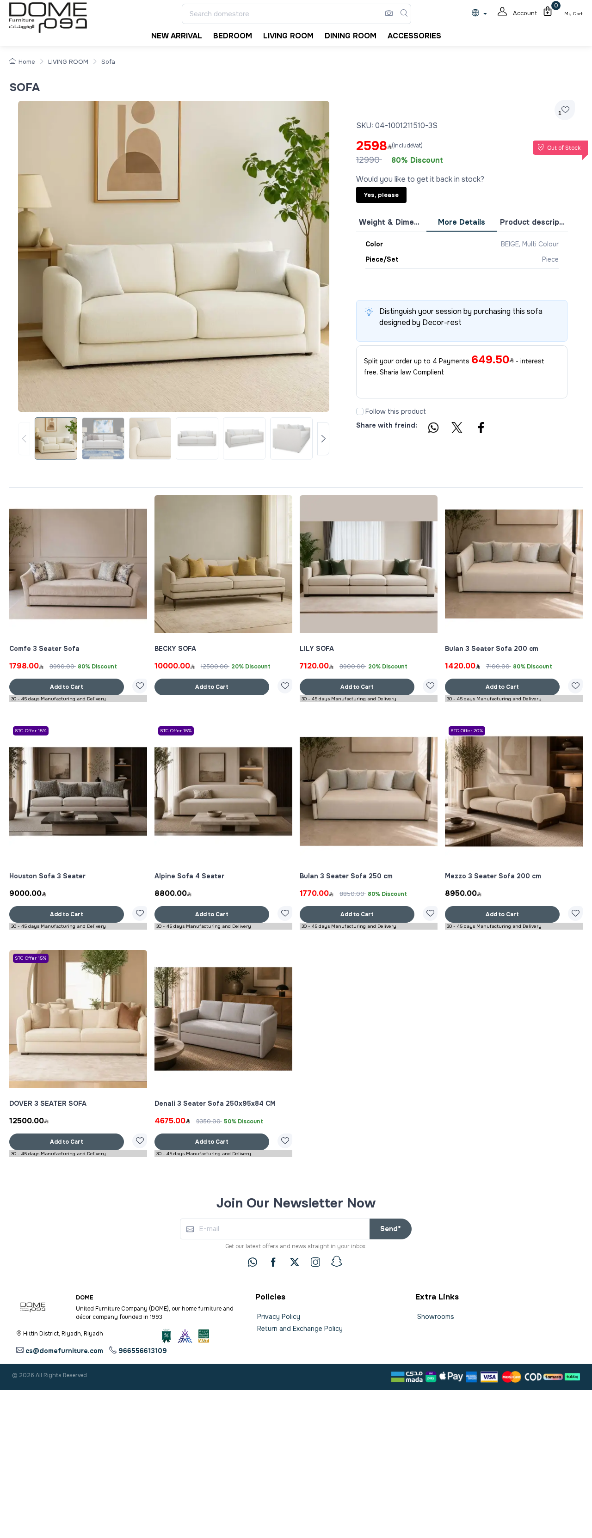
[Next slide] (323, 438)
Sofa (108, 62)
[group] (174, 438)
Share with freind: (386, 425)
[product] (78, 564)
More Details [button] (461, 222)
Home (26, 62)
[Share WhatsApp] (433, 429)
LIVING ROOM (68, 62)
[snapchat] (336, 1261)
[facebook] (273, 1262)
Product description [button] (533, 222)
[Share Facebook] (481, 429)
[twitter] (294, 1262)
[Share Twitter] (457, 429)
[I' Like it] (139, 686)
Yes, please (381, 195)
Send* (390, 1228)
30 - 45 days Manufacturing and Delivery (58, 699)
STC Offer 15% (31, 731)
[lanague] (482, 13)
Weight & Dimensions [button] (392, 222)
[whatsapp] (252, 1262)
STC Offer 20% (466, 731)
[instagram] (315, 1262)
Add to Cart (66, 687)
